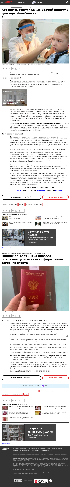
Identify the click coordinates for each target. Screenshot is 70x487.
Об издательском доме (19, 448)
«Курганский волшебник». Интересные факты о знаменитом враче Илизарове (55, 223)
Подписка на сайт (57, 448)
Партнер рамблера (28, 480)
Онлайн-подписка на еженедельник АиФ (39, 448)
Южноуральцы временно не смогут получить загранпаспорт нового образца (21, 418)
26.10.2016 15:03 (5, 7)
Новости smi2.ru (7, 248)
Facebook (58, 190)
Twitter (19, 190)
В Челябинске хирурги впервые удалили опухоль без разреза (20, 217)
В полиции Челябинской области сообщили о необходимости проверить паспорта (54, 407)
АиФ (48, 64)
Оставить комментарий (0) (55, 197)
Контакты (15, 450)
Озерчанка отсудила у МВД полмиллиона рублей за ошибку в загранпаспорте (20, 412)
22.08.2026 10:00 (6, 253)
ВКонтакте (41, 190)
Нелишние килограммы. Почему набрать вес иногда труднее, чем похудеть (54, 217)
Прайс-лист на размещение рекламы (42, 450)
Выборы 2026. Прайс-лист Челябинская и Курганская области (29, 454)
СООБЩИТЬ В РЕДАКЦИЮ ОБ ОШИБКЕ (57, 454)
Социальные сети (25, 450)
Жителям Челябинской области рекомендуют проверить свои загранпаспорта (21, 407)
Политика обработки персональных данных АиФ (26, 452)
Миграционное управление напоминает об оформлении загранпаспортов (54, 412)
